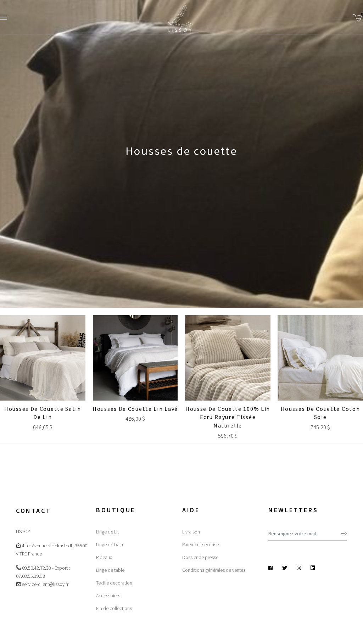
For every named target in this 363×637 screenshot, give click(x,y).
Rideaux (104, 557)
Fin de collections (114, 608)
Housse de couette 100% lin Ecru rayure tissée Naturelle (227, 417)
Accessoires (108, 595)
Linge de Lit (107, 532)
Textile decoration (114, 583)
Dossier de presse (200, 557)
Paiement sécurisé (200, 544)
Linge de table (110, 570)
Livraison (191, 532)
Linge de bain (109, 544)
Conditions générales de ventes (213, 570)
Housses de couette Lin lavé (135, 408)
